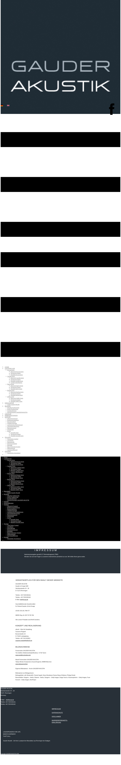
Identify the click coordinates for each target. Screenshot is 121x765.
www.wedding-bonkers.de (23, 655)
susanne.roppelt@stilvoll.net (23, 640)
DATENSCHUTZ (57, 712)
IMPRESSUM (56, 709)
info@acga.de (24, 599)
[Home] (60, 113)
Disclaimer (56, 716)
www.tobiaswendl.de (21, 664)
